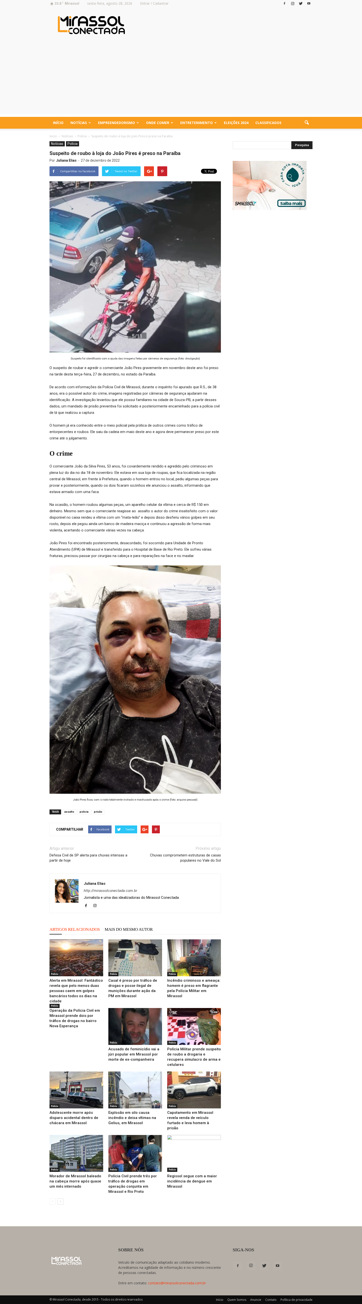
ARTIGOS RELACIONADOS (74, 929)
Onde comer (157, 122)
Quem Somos (236, 1300)
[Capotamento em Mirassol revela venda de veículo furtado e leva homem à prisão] (194, 1089)
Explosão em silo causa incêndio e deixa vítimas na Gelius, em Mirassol (132, 1117)
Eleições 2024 (236, 122)
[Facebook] (284, 3)
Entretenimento (196, 122)
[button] (307, 123)
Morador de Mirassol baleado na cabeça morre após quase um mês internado (75, 1181)
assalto (69, 811)
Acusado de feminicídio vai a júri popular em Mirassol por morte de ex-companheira (133, 1054)
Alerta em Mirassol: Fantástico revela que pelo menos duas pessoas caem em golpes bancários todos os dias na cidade (76, 990)
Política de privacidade (296, 1300)
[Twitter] (300, 3)
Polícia (72, 144)
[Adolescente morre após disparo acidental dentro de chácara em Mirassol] (76, 1089)
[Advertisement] (181, 80)
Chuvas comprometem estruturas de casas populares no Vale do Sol (185, 858)
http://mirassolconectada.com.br (110, 890)
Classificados (268, 122)
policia (84, 811)
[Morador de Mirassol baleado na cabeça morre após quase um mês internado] (76, 1153)
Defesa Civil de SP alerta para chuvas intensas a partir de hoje (88, 858)
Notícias (78, 122)
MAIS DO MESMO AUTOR (129, 929)
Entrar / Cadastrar (154, 3)
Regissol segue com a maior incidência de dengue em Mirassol (192, 1181)
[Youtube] (309, 3)
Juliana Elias (66, 160)
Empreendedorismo (116, 122)
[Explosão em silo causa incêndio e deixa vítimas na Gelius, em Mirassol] (135, 1089)
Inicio (53, 136)
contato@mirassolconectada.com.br (177, 1283)
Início (58, 122)
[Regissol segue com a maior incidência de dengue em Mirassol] (194, 1153)
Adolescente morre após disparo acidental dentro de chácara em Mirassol (73, 1117)
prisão (98, 811)
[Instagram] (292, 3)
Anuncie (255, 1300)
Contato (271, 1300)
